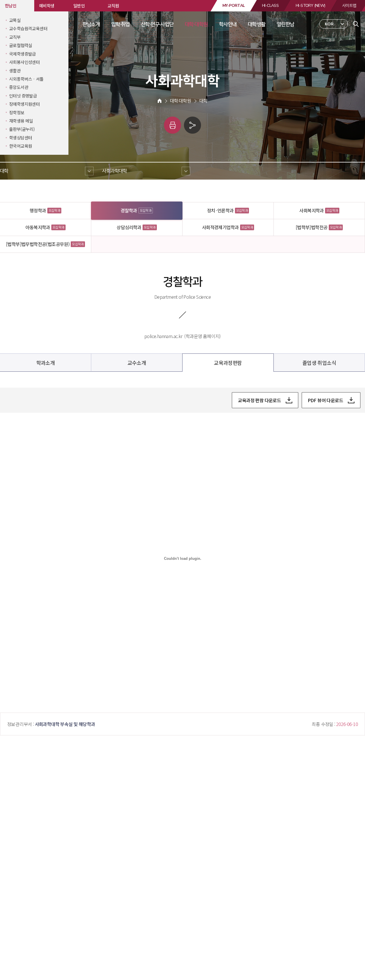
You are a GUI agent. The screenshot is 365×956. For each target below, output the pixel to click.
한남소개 (91, 24)
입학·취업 (120, 24)
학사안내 (228, 24)
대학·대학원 (196, 24)
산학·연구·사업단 (157, 24)
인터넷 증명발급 (23, 96)
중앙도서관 (18, 87)
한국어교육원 (20, 146)
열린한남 (285, 24)
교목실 (15, 20)
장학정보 (17, 112)
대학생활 (256, 24)
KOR (329, 24)
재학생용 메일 (21, 121)
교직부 (15, 37)
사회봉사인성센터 (24, 62)
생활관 (15, 71)
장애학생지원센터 (24, 104)
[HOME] (159, 101)
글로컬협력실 (20, 45)
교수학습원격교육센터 (28, 28)
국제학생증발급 (22, 54)
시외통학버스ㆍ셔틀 (26, 79)
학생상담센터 (20, 138)
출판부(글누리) (22, 129)
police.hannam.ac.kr (163, 336)
